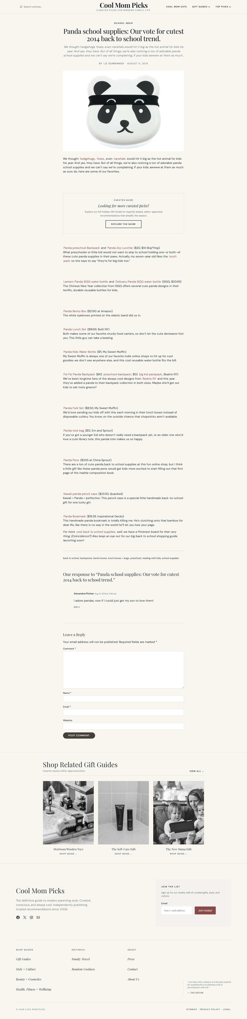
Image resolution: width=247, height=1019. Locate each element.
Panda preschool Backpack (82, 248)
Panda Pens (71, 460)
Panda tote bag (74, 430)
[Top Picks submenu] (230, 7)
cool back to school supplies (95, 532)
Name (67, 692)
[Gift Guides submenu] (209, 7)
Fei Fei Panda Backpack (79, 374)
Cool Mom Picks (124, 5)
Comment (69, 648)
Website (67, 720)
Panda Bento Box (75, 311)
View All (197, 771)
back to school (71, 558)
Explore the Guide (126, 225)
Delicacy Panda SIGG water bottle (138, 281)
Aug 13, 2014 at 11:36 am (106, 593)
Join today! (205, 910)
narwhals (120, 159)
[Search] (21, 7)
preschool (135, 558)
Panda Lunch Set (75, 329)
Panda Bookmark (75, 516)
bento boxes (100, 558)
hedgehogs (87, 159)
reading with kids (151, 558)
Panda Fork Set (74, 408)
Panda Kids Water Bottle (80, 352)
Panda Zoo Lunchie (120, 248)
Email (67, 706)
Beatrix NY (149, 378)
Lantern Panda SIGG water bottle (86, 281)
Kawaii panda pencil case (80, 494)
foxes (100, 159)
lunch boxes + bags (118, 558)
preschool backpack (117, 374)
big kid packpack (150, 374)
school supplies (170, 558)
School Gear (123, 23)
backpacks (86, 558)
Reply (77, 607)
